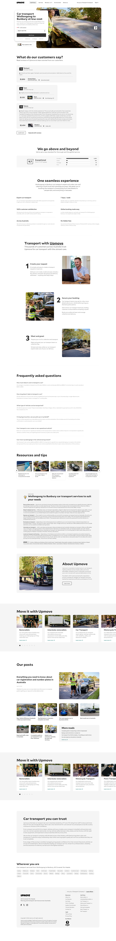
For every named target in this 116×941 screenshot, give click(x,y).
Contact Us (68, 909)
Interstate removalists (85, 899)
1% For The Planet (69, 903)
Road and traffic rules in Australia (23, 736)
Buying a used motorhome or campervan (71, 733)
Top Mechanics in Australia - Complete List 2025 (46, 719)
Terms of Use (68, 914)
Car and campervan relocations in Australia (71, 737)
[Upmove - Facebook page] (21, 905)
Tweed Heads (57, 542)
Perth (46, 542)
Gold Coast (51, 542)
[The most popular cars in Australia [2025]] (68, 709)
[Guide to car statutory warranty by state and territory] (51, 729)
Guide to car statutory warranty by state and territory (50, 737)
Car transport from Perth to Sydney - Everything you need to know (76, 735)
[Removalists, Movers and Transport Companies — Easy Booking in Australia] (21, 2)
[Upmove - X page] (24, 905)
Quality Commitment (70, 905)
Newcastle (64, 542)
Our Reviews (68, 899)
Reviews (48, 2)
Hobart (88, 542)
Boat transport (84, 909)
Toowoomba (36, 543)
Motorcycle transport (85, 903)
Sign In (96, 2)
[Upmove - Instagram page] (27, 905)
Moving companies (85, 907)
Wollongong (84, 870)
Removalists (83, 897)
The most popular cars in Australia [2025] (66, 719)
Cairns (30, 543)
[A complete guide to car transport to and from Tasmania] (37, 729)
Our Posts (67, 901)
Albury (54, 543)
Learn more (67, 583)
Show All (64, 739)
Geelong (83, 542)
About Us (67, 897)
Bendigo (50, 543)
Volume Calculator (69, 907)
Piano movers (83, 905)
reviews (45, 162)
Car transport (83, 901)
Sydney (32, 542)
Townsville (26, 543)
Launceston (60, 543)
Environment (57, 2)
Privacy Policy (68, 916)
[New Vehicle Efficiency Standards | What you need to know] (26, 709)
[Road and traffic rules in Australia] (23, 729)
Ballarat (46, 543)
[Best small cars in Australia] (89, 709)
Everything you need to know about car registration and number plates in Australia (35, 680)
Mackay (65, 543)
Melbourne (37, 542)
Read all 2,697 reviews (34, 133)
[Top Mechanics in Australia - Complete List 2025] (47, 709)
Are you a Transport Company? (85, 2)
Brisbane (42, 542)
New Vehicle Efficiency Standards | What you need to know (26, 719)
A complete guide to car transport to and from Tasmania (36, 736)
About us (65, 2)
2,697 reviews (23, 27)
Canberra (70, 542)
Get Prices (33, 2)
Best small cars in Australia (87, 718)
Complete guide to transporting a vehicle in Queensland (74, 730)
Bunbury (77, 543)
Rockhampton (71, 543)
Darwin (42, 543)
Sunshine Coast (77, 542)
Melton (82, 543)
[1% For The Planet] (72, 923)
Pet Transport (83, 911)
